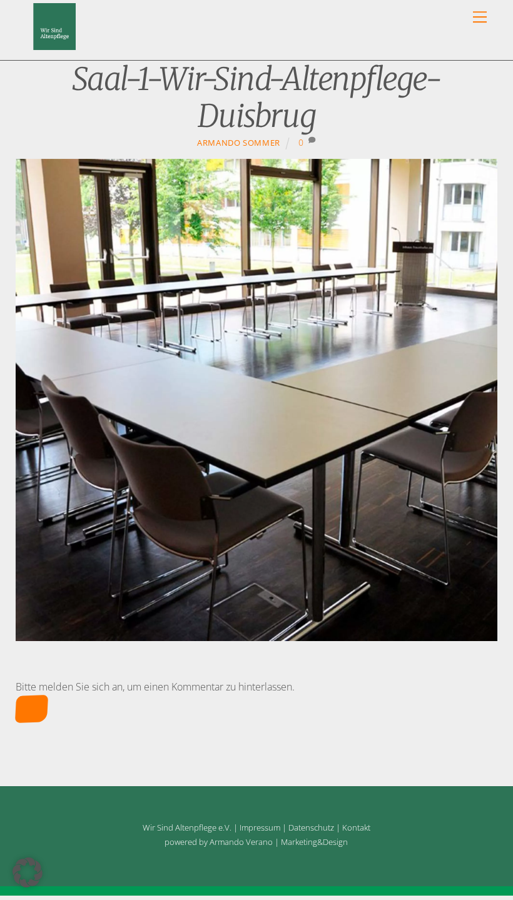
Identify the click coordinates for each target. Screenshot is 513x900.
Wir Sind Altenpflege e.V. (187, 827)
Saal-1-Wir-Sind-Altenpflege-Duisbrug (256, 97)
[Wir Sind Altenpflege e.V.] (54, 44)
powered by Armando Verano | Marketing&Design (256, 841)
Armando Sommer (238, 142)
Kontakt (356, 827)
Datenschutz (311, 827)
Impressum (260, 827)
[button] (27, 872)
